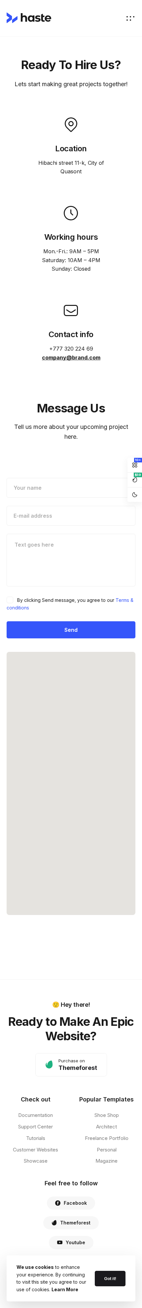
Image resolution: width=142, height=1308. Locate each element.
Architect (106, 1126)
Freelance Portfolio (106, 1138)
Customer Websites (35, 1150)
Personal (107, 1150)
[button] (71, 1064)
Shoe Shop (106, 1115)
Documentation (35, 1115)
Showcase (36, 1161)
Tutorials (35, 1138)
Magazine (106, 1161)
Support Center (35, 1126)
